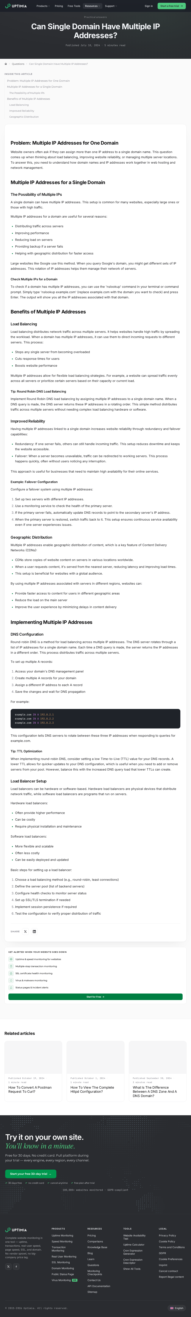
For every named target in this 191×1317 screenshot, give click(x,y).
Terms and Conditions (172, 1247)
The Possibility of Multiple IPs (26, 92)
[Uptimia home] (16, 6)
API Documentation (98, 1286)
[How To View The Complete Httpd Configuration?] (95, 1057)
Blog (90, 1253)
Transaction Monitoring (58, 1249)
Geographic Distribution (24, 116)
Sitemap (92, 1291)
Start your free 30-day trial (30, 1174)
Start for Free (95, 996)
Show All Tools (131, 1268)
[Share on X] (25, 931)
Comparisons (95, 1241)
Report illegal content (171, 1276)
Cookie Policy (167, 1241)
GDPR (162, 1253)
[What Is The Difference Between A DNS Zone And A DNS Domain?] (157, 1057)
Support (110, 5)
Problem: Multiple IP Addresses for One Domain (38, 80)
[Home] (5, 64)
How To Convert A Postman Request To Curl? (30, 1089)
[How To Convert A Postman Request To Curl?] (33, 1057)
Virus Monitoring (64, 1280)
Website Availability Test (134, 1237)
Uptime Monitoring (62, 1235)
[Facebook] (16, 1266)
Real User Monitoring (64, 1256)
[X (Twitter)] (8, 1266)
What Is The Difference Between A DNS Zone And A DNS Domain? (155, 1091)
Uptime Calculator (133, 1244)
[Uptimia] (16, 1229)
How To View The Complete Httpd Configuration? (92, 1089)
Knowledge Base (97, 1247)
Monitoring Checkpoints (94, 1273)
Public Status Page (63, 1274)
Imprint (163, 1265)
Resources (91, 5)
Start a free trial (169, 5)
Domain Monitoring (63, 1268)
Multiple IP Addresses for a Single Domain (34, 86)
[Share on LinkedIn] (34, 931)
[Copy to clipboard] (175, 714)
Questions (18, 64)
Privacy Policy (167, 1235)
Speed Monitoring (62, 1241)
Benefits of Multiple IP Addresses (28, 98)
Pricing (59, 5)
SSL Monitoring (61, 1262)
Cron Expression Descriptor (133, 1261)
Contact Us (94, 1280)
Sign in (149, 5)
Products (42, 5)
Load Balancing (19, 104)
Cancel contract (168, 1271)
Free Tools (74, 5)
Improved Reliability (21, 110)
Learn (90, 1259)
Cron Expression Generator (133, 1252)
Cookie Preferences (170, 1259)
